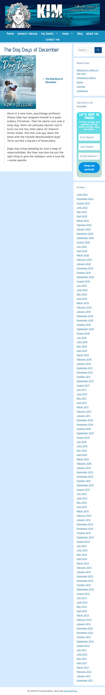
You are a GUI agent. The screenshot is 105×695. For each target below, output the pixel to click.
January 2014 (84, 572)
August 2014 (83, 541)
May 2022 (82, 212)
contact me (52, 39)
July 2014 (82, 546)
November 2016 (85, 424)
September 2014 (85, 537)
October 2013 (84, 585)
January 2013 (84, 624)
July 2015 (81, 494)
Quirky (80, 82)
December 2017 (85, 368)
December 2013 (85, 576)
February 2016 (84, 463)
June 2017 (82, 394)
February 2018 (84, 359)
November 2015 (85, 476)
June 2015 (82, 498)
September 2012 (85, 641)
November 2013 (85, 580)
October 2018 (84, 324)
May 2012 (82, 658)
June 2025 (82, 194)
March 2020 (83, 255)
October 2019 (84, 272)
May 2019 (82, 294)
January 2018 (84, 363)
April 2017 (82, 403)
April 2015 (82, 507)
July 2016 (82, 442)
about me (92, 33)
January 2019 (84, 311)
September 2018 (85, 329)
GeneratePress (70, 691)
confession (82, 91)
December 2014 (85, 524)
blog (79, 33)
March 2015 (83, 511)
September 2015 (85, 485)
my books (47, 33)
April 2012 (82, 663)
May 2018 (82, 346)
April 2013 (82, 611)
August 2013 (83, 593)
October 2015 (84, 481)
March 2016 (83, 459)
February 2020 (84, 259)
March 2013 (83, 615)
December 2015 (85, 472)
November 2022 (85, 199)
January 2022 (84, 229)
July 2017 (81, 390)
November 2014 (85, 528)
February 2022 (84, 225)
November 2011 (85, 680)
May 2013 (82, 606)
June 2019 (82, 290)
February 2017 (84, 411)
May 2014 (82, 554)
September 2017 (85, 381)
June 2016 (82, 446)
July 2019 (82, 285)
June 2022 (82, 207)
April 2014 (82, 559)
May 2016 (82, 450)
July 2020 (82, 246)
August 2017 (83, 385)
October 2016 (84, 429)
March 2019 (83, 303)
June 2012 (82, 654)
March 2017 (83, 407)
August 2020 (83, 242)
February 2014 (84, 567)
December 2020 (85, 233)
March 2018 (83, 355)
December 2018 (85, 316)
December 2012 (85, 628)
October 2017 (84, 377)
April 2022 (82, 216)
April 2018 (82, 350)
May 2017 (82, 398)
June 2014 (82, 550)
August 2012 (83, 645)
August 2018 (83, 333)
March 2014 (83, 563)
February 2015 (84, 515)
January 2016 (84, 468)
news (65, 33)
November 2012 (85, 632)
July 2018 (81, 337)
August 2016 (83, 437)
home (10, 33)
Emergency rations (86, 78)
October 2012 (84, 637)
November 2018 (85, 320)
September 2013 (85, 589)
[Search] (98, 50)
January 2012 (84, 676)
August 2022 (83, 203)
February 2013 (84, 619)
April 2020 (82, 251)
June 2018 (82, 342)
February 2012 (84, 672)
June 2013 (82, 602)
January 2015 (84, 520)
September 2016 (85, 433)
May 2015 (82, 502)
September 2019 (85, 277)
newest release (27, 33)
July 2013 (82, 598)
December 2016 (85, 420)
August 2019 (83, 281)
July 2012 (81, 650)
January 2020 (84, 264)
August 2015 (83, 489)
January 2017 (84, 416)
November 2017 (85, 372)
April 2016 (82, 455)
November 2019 (85, 268)
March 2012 (83, 667)
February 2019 (84, 307)
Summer (81, 86)
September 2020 (85, 238)
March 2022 (83, 220)
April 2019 (82, 298)
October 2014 (84, 533)
